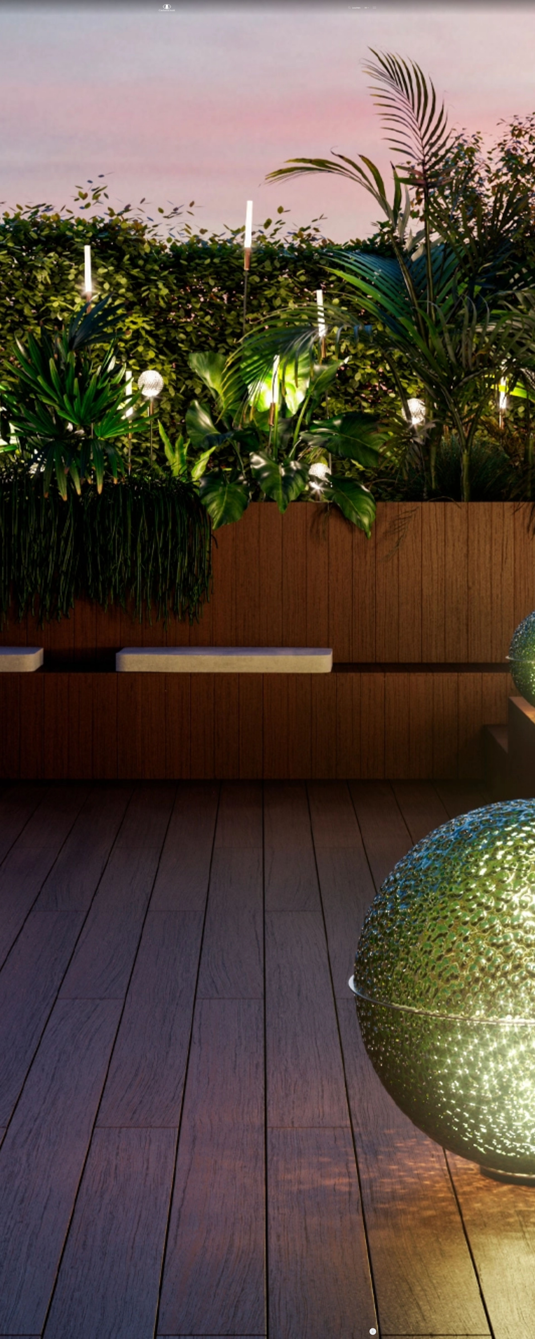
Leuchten (356, 7)
